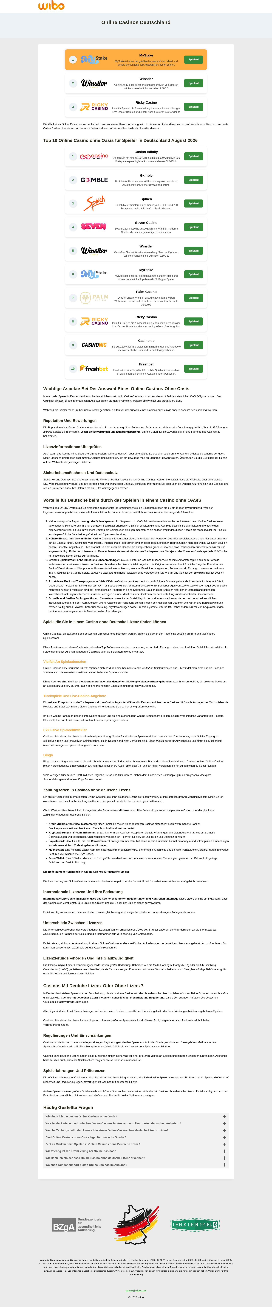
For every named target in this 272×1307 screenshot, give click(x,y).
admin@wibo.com (136, 1290)
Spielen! (194, 59)
